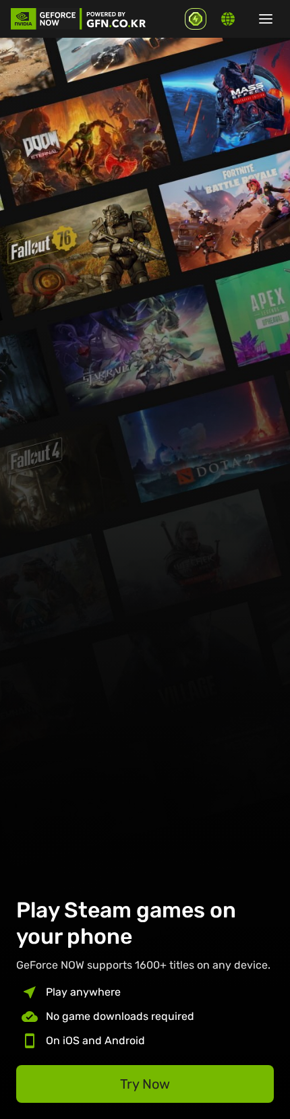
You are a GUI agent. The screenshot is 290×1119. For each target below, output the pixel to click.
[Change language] (228, 18)
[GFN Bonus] (195, 19)
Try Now (145, 1084)
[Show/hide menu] (265, 18)
